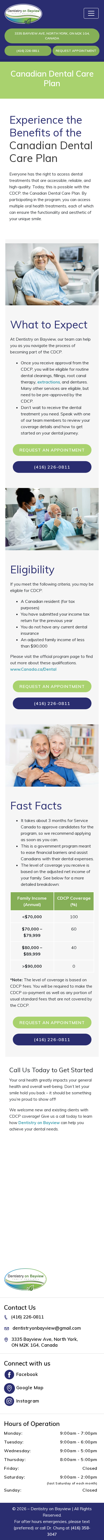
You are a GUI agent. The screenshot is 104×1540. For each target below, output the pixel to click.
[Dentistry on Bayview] (22, 14)
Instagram (27, 1401)
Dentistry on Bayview (39, 1122)
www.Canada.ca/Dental (33, 669)
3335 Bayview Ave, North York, (44, 1342)
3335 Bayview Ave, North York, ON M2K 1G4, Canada (52, 35)
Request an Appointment (52, 450)
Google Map (29, 1387)
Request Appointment (76, 51)
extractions (48, 382)
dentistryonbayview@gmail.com (47, 1328)
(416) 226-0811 (28, 51)
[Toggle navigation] (91, 13)
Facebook (27, 1374)
